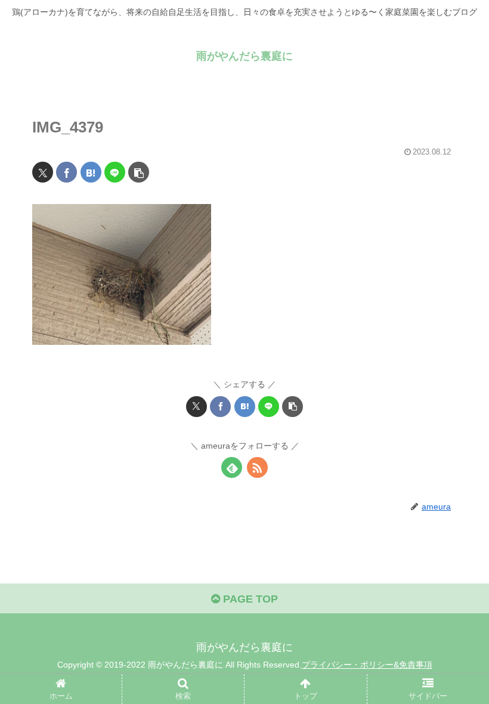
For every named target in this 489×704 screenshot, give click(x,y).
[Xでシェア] (42, 172)
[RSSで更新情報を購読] (257, 467)
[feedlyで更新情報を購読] (231, 467)
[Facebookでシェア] (66, 172)
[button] (138, 172)
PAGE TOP (249, 599)
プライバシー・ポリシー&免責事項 (367, 664)
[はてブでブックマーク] (91, 172)
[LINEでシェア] (114, 172)
